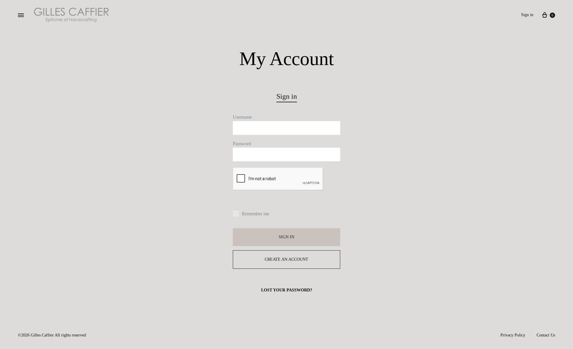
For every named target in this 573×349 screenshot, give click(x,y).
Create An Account (286, 259)
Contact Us (546, 335)
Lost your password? (286, 290)
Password (242, 143)
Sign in (527, 15)
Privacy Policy (512, 335)
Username (242, 117)
